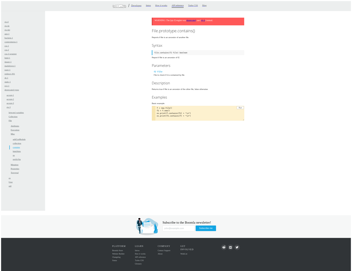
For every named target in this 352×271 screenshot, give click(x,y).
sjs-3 (9, 107)
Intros (137, 250)
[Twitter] (237, 247)
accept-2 (10, 99)
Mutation (14, 165)
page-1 (7, 70)
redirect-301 (10, 74)
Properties (15, 169)
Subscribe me (206, 228)
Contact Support (164, 250)
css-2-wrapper (11, 54)
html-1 (7, 58)
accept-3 (10, 103)
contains (16, 147)
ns (14, 155)
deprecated (191, 20)
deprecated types (12, 90)
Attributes (15, 126)
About (160, 254)
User (11, 182)
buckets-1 (9, 38)
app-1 (7, 34)
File (10, 121)
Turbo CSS (139, 260)
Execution (15, 130)
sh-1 (6, 78)
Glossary (138, 264)
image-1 (8, 62)
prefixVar (17, 159)
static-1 (8, 82)
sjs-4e (7, 26)
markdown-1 (10, 66)
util (10, 186)
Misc (13, 134)
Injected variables (16, 113)
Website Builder (118, 254)
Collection (13, 117)
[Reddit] (224, 247)
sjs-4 (7, 22)
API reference (140, 257)
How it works (140, 254)
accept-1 (10, 95)
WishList (183, 254)
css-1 (7, 46)
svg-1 (7, 86)
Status (114, 260)
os (10, 178)
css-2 (7, 50)
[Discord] (230, 247)
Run (240, 108)
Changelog (116, 257)
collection (17, 143)
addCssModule (19, 139)
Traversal (15, 173)
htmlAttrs (17, 151)
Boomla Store (117, 250)
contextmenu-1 (11, 42)
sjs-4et (7, 30)
